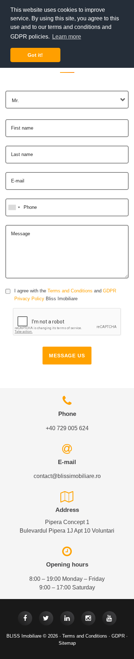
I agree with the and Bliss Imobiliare (65, 294)
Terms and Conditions (70, 290)
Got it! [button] (35, 55)
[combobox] (67, 100)
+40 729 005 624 (67, 428)
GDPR (118, 636)
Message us (67, 355)
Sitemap (67, 643)
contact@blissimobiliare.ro (67, 476)
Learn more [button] (66, 37)
